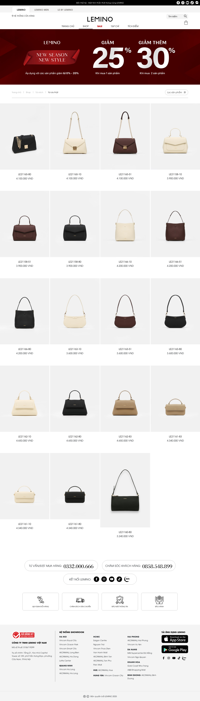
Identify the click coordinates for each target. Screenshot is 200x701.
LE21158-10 (175, 174)
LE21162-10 (24, 436)
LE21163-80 (175, 348)
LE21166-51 (175, 261)
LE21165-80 (24, 174)
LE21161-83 (175, 436)
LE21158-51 (24, 261)
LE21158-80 (74, 261)
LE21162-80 (74, 436)
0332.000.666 (78, 565)
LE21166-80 (24, 348)
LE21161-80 (74, 523)
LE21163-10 (74, 348)
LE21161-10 (24, 523)
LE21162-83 (125, 436)
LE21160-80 (125, 532)
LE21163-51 (125, 348)
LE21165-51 (125, 174)
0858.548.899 (157, 565)
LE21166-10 (125, 261)
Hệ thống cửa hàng (24, 15)
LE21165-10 (74, 174)
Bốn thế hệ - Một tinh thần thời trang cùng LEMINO (100, 2)
